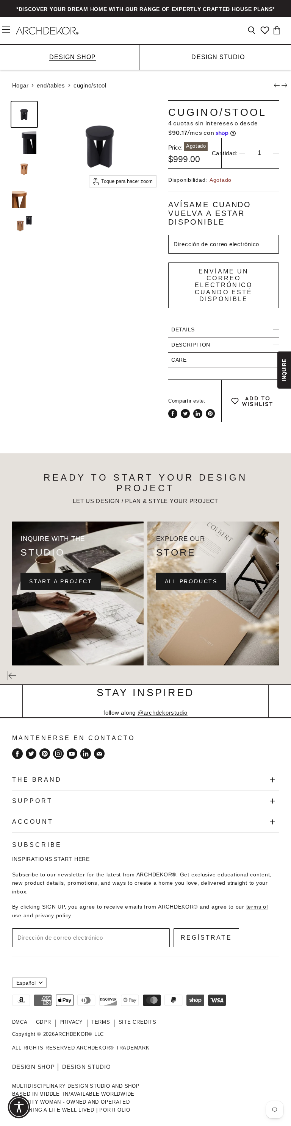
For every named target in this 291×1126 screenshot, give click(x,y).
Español (26, 983)
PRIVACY (71, 1022)
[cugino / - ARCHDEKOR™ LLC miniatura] (24, 114)
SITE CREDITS (137, 1022)
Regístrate (206, 937)
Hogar (20, 85)
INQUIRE (284, 370)
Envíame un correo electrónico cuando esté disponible (224, 285)
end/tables (51, 85)
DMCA (20, 1022)
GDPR (43, 1022)
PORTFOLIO (114, 1110)
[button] (19, 1107)
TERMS (100, 1022)
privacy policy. (54, 915)
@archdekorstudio (163, 712)
